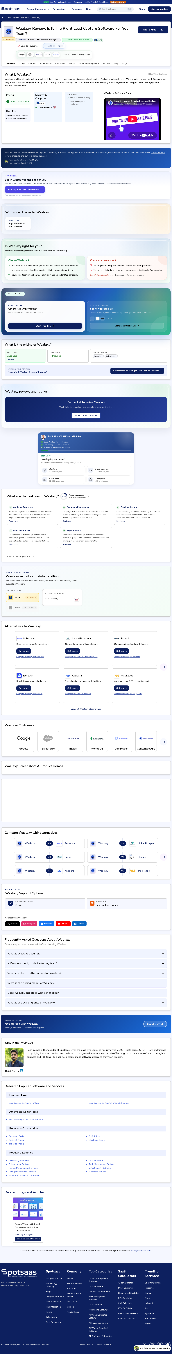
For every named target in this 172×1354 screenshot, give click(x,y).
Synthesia (149, 1313)
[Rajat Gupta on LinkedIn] (21, 1071)
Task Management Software (102, 1164)
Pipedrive (149, 1287)
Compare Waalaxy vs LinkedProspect (81, 656)
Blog (88, 9)
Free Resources (53, 1322)
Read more (13, 521)
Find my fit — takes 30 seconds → (25, 189)
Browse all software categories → (129, 275)
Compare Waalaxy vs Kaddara (78, 693)
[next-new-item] (163, 667)
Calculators (51, 1317)
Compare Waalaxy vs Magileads (128, 693)
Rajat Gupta (33, 160)
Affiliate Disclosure (159, 74)
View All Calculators (128, 1318)
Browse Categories (36, 9)
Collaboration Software (20, 1164)
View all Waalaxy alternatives (86, 708)
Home (70, 1278)
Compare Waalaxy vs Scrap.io (127, 656)
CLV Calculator (125, 1298)
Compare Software (55, 1296)
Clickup (148, 1293)
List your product (159, 9)
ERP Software (95, 1304)
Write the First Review (86, 415)
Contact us (72, 1301)
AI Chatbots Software (99, 1291)
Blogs (49, 1291)
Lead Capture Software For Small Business (109, 1103)
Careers (70, 1306)
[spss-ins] (160, 1345)
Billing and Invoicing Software (22, 1171)
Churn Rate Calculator (128, 1293)
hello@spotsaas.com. (141, 1250)
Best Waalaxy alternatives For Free (26, 1119)
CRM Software (96, 1160)
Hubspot (149, 1303)
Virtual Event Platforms (100, 1168)
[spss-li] (152, 1345)
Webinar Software (97, 1171)
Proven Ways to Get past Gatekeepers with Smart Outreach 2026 (27, 1227)
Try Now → (11, 359)
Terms (82, 1345)
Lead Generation (21, 530)
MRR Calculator (125, 1287)
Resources (77, 9)
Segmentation (74, 530)
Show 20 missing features (19, 556)
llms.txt (107, 1345)
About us (71, 1288)
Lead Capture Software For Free (24, 1103)
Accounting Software (19, 1160)
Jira (146, 1308)
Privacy (90, 1345)
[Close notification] (168, 2)
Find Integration (53, 1306)
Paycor (148, 1323)
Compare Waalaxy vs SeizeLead (30, 656)
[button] (86, 2)
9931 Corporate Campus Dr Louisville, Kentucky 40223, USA (15, 1284)
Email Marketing (129, 507)
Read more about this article (28, 1239)
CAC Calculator (125, 1303)
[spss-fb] (168, 1345)
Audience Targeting (23, 507)
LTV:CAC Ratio (125, 1308)
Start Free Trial (155, 1024)
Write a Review (74, 1283)
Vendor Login (73, 1311)
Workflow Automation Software (24, 1175)
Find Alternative (53, 1301)
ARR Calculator (125, 1282)
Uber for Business (153, 1282)
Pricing (17, 1136)
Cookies (99, 1345)
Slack (147, 1298)
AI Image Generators (98, 1322)
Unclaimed (10, 39)
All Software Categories (100, 1336)
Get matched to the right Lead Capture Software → (137, 370)
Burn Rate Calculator (128, 1313)
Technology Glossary (51, 1285)
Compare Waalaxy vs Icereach (29, 693)
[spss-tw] (144, 1345)
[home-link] (2, 18)
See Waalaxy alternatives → (102, 275)
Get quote (24, 651)
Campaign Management (79, 507)
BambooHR (150, 1318)
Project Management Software (23, 1168)
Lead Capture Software (17, 17)
